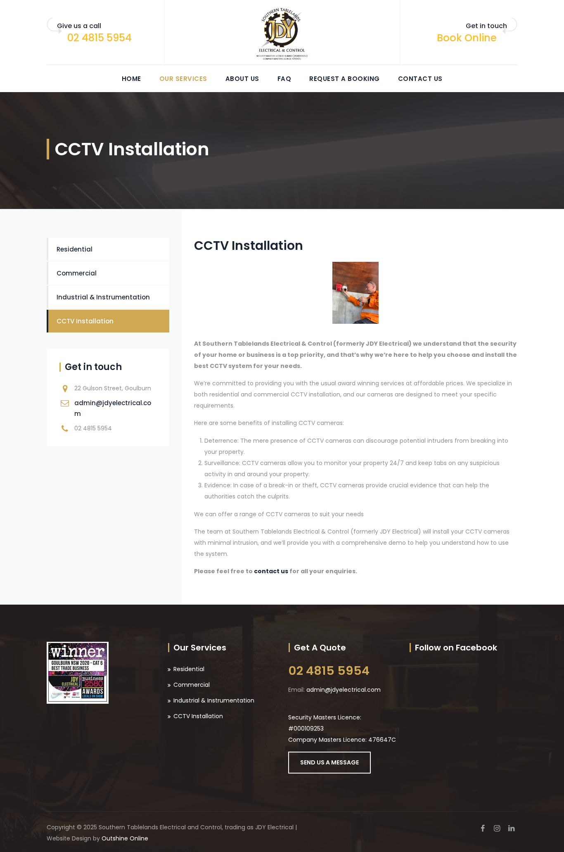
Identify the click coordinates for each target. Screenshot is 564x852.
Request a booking (344, 78)
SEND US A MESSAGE (329, 762)
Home (131, 78)
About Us (242, 78)
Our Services (183, 78)
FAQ (284, 78)
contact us (271, 571)
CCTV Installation (85, 321)
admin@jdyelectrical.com (343, 690)
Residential (74, 249)
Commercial (77, 273)
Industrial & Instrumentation (103, 297)
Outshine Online (125, 838)
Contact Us (420, 78)
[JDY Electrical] (282, 32)
